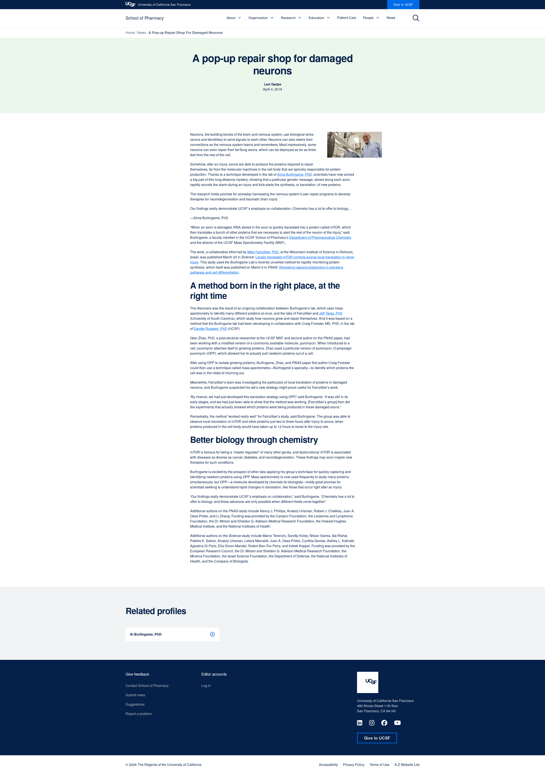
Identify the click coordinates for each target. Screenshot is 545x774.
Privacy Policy (353, 764)
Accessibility (328, 764)
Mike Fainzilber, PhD (263, 251)
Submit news (135, 694)
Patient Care (346, 17)
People (368, 18)
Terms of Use (379, 764)
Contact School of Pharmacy (147, 685)
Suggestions (135, 704)
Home (130, 32)
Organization (258, 18)
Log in (206, 685)
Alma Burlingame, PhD (294, 174)
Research (288, 18)
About (231, 18)
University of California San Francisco (164, 5)
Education (316, 18)
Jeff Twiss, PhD (331, 313)
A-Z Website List (406, 764)
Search (416, 18)
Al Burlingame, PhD (146, 634)
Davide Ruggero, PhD (210, 328)
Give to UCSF (406, 5)
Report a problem (139, 713)
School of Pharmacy (145, 18)
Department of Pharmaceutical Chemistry (320, 237)
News (391, 17)
